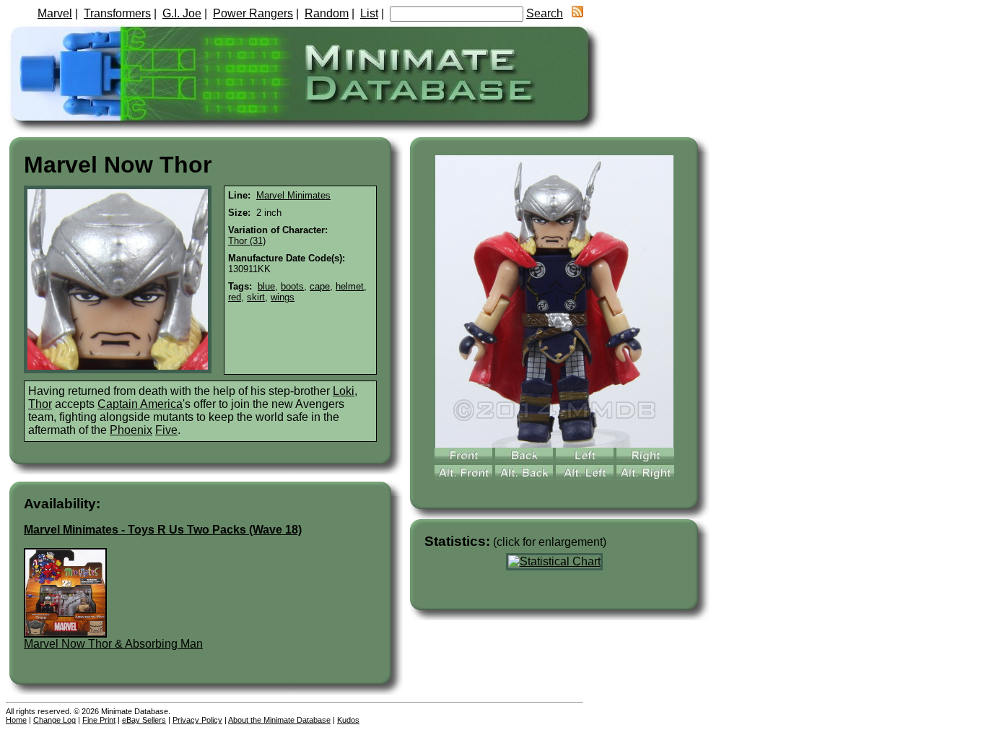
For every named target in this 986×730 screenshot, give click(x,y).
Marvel (55, 13)
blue (266, 286)
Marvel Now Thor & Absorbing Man (113, 644)
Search (544, 13)
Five (166, 430)
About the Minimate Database (279, 720)
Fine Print (98, 720)
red (234, 297)
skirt (256, 297)
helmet (350, 286)
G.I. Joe (181, 13)
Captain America (140, 404)
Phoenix (131, 430)
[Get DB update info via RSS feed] (577, 13)
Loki (343, 391)
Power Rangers (253, 13)
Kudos (348, 720)
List (369, 13)
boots (292, 286)
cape (320, 286)
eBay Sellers (144, 720)
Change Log (54, 720)
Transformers (117, 13)
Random (327, 13)
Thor (40, 404)
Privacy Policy (197, 720)
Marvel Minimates (293, 195)
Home (16, 720)
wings (283, 297)
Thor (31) (247, 240)
